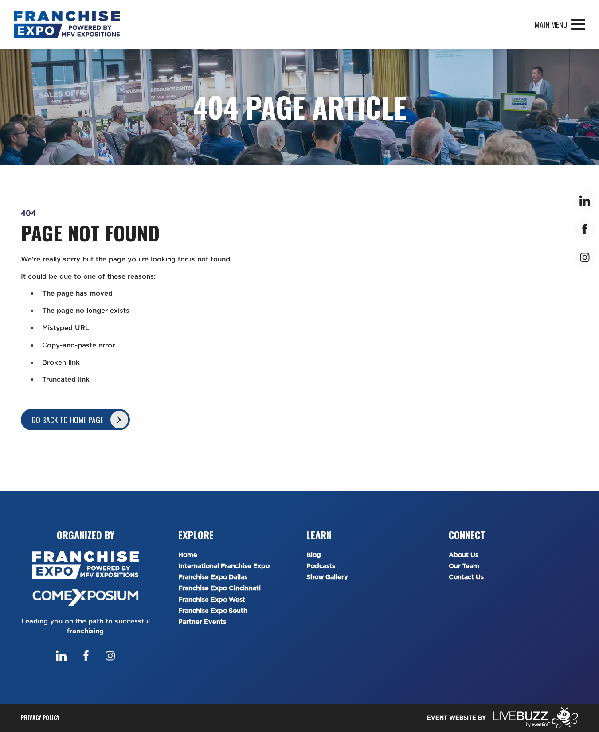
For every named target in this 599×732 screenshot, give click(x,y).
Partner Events (202, 622)
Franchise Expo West (211, 600)
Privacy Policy (40, 717)
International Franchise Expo (224, 566)
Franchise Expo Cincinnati (219, 588)
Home (187, 555)
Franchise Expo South (212, 611)
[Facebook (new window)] (86, 656)
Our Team (464, 566)
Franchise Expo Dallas (212, 577)
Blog (313, 555)
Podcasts (320, 566)
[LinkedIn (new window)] (61, 656)
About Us (463, 555)
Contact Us (466, 577)
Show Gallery (327, 577)
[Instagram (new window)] (110, 656)
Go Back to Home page (67, 419)
